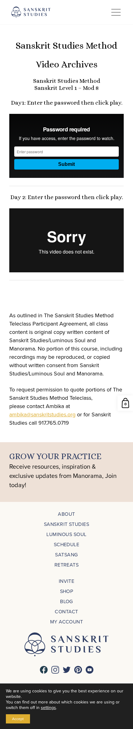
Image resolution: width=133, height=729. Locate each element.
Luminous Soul (66, 534)
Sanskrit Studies (66, 524)
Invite (67, 581)
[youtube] (89, 670)
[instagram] (55, 670)
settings (48, 707)
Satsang (66, 554)
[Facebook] (44, 670)
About (66, 514)
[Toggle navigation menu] (116, 12)
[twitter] (67, 670)
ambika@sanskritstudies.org (42, 414)
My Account (66, 621)
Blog (66, 601)
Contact (66, 611)
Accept (18, 718)
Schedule (66, 544)
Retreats (66, 564)
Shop (66, 591)
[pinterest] (78, 670)
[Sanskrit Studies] (31, 12)
